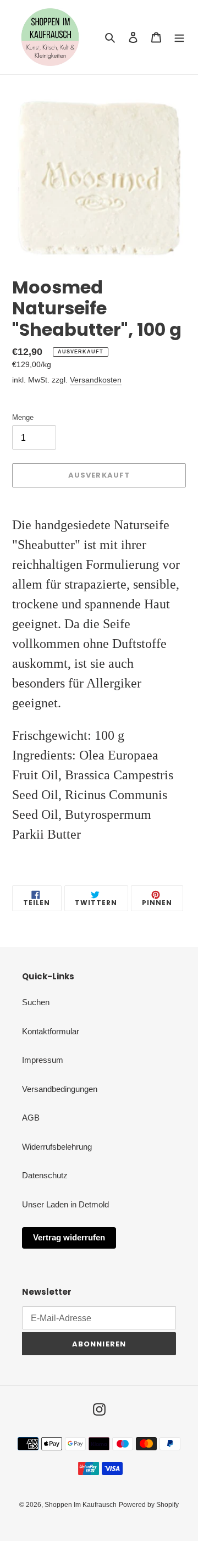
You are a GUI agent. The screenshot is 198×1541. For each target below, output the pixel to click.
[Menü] (179, 37)
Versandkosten (96, 379)
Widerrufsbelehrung (57, 1146)
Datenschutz (45, 1175)
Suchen (36, 1002)
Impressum (42, 1060)
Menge (23, 417)
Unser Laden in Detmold (65, 1204)
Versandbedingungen (59, 1089)
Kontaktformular (50, 1031)
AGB (31, 1117)
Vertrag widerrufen (69, 1237)
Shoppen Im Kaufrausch (81, 1505)
